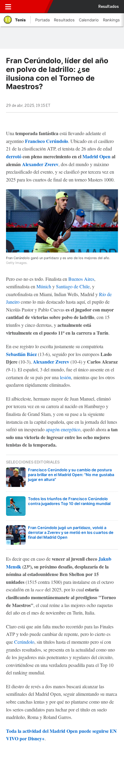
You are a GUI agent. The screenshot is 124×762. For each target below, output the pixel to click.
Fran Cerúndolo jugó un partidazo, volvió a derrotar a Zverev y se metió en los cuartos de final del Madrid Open (70, 532)
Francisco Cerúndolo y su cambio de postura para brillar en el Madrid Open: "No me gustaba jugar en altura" (71, 474)
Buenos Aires (81, 279)
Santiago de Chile (73, 286)
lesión (65, 377)
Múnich (43, 286)
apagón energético (63, 429)
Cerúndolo (24, 642)
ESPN (31, 6)
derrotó (13, 156)
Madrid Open (96, 156)
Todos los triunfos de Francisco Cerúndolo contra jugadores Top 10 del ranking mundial (69, 501)
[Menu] (8, 6)
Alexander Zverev (40, 164)
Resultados (108, 7)
